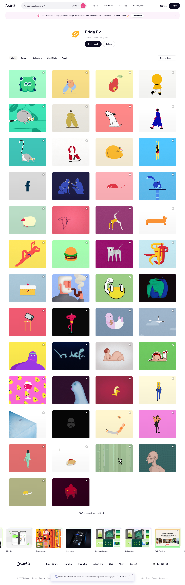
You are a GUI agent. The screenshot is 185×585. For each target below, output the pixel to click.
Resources (163, 578)
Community (138, 6)
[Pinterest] (167, 564)
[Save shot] (36, 93)
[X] (154, 564)
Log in (174, 6)
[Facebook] (158, 564)
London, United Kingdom (96, 37)
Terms (34, 578)
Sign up (163, 6)
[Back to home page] (10, 5)
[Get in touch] (31, 93)
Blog (111, 564)
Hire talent (68, 564)
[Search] (83, 5)
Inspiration (82, 564)
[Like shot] (42, 93)
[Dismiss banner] (132, 574)
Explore (95, 6)
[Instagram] (162, 564)
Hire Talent (108, 6)
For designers (52, 564)
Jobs (142, 578)
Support (133, 564)
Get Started (137, 15)
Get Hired (123, 6)
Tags (148, 578)
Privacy (42, 578)
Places (154, 578)
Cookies (50, 578)
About (121, 564)
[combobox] (45, 5)
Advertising (98, 564)
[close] (176, 16)
